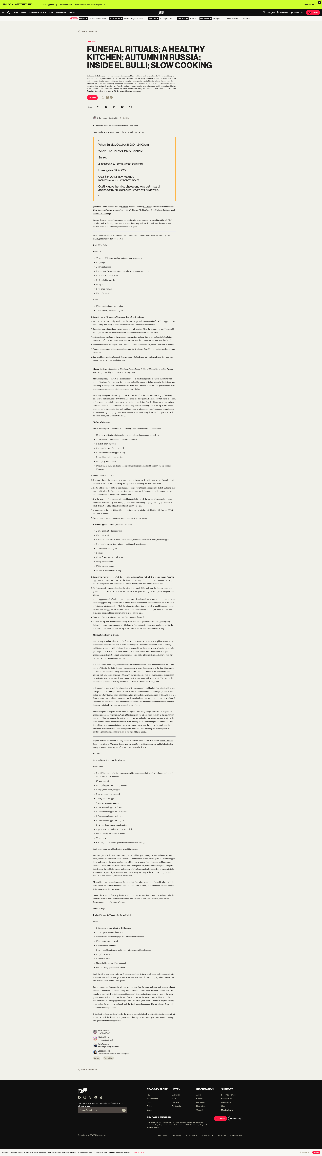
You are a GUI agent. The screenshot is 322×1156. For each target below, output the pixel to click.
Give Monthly (235, 1118)
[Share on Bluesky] (122, 107)
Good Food (91, 42)
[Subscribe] (124, 1110)
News (23, 12)
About (198, 1095)
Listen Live (298, 12)
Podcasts (284, 12)
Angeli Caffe (116, 747)
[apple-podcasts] (107, 98)
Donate (315, 12)
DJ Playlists (270, 12)
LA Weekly (147, 206)
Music (16, 12)
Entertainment (152, 1099)
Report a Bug (162, 1135)
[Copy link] (98, 107)
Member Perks (227, 1110)
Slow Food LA (99, 132)
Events (72, 12)
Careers (199, 1099)
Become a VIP (226, 1099)
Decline (304, 1152)
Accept (316, 1152)
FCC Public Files (219, 1135)
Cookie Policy (204, 1135)
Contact (199, 1110)
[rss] (103, 98)
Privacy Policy (175, 1135)
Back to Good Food (89, 31)
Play (94, 97)
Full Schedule (177, 1106)
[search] (9, 12)
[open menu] (4, 12)
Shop (223, 1106)
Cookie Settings (236, 1135)
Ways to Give (226, 1102)
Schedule (246, 18)
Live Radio (176, 1095)
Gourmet (124, 206)
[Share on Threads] (114, 107)
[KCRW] (82, 1093)
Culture (96, 1058)
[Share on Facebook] (106, 107)
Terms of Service (190, 1135)
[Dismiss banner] (319, 2)
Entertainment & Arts (37, 12)
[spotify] (111, 98)
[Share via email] (130, 107)
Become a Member (228, 1095)
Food (51, 12)
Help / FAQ (200, 1102)
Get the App (309, 4)
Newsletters (61, 12)
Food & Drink (108, 1058)
